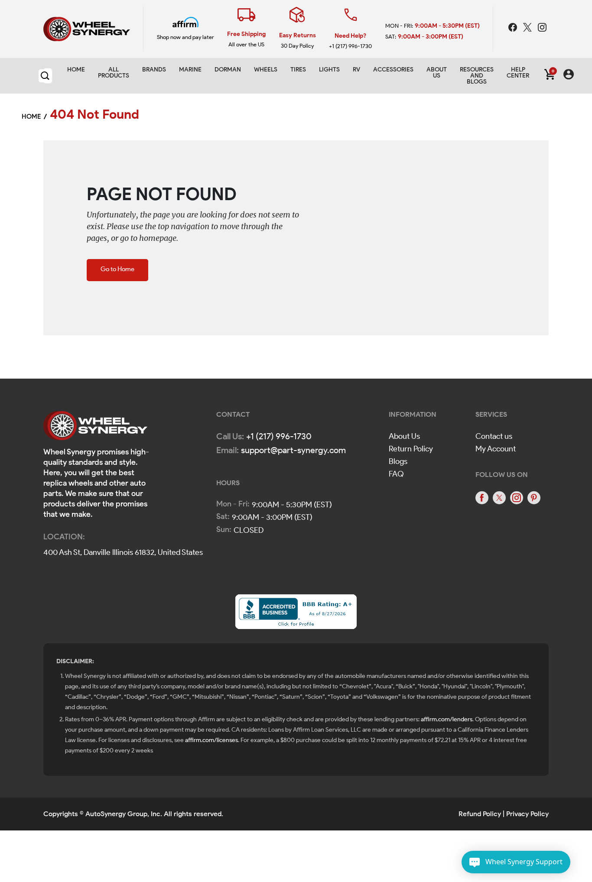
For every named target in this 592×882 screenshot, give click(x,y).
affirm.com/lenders (446, 719)
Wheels (265, 69)
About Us (404, 436)
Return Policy (411, 449)
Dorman (228, 69)
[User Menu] (568, 75)
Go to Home (117, 269)
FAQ (396, 474)
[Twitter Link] (528, 28)
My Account (495, 449)
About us (436, 72)
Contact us (493, 436)
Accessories (393, 69)
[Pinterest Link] (533, 497)
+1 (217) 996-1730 (350, 46)
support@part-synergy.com (293, 450)
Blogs (398, 461)
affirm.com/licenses (211, 740)
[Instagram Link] (542, 28)
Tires (298, 69)
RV (356, 69)
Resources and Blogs (477, 75)
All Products (113, 72)
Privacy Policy (527, 814)
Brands (154, 69)
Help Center (518, 72)
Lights (329, 69)
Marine (190, 69)
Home (76, 69)
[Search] (45, 75)
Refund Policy (480, 814)
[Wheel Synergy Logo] (95, 428)
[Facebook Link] (513, 28)
